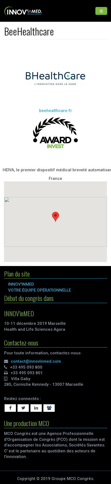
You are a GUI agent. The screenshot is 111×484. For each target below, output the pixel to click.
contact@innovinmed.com (36, 361)
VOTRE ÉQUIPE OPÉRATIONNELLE (39, 290)
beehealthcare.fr (55, 110)
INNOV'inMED (21, 284)
